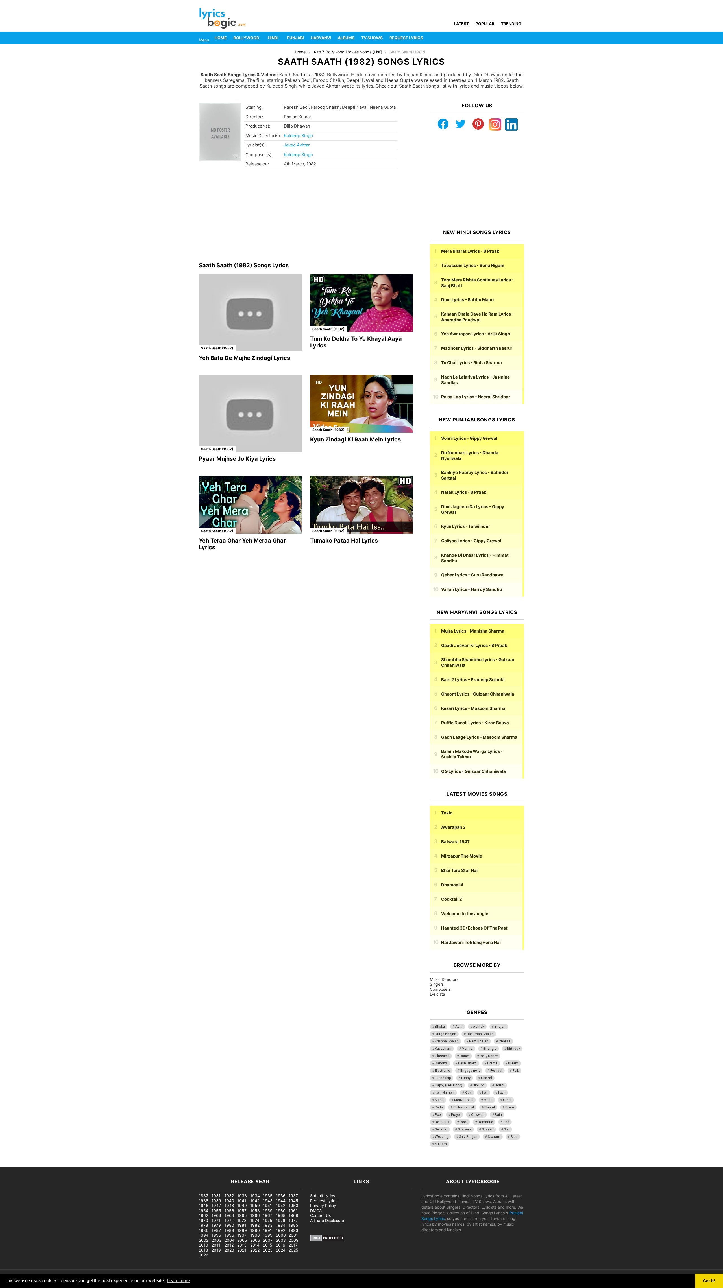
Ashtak (478, 1027)
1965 (242, 1215)
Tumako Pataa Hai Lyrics (344, 540)
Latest (461, 23)
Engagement (470, 1071)
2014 (255, 1245)
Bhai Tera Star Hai (459, 870)
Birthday (513, 1049)
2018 (203, 1250)
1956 (229, 1210)
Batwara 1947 (455, 841)
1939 (216, 1200)
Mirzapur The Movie (461, 856)
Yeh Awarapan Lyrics (475, 333)
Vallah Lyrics (471, 589)
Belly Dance (489, 1056)
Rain (498, 1115)
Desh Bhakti (467, 1063)
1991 (267, 1230)
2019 (216, 1250)
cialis (27, 1164)
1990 (255, 1230)
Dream (513, 1063)
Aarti (459, 1027)
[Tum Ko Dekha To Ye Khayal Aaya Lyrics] (361, 303)
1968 (281, 1215)
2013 (242, 1245)
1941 (241, 1200)
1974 (254, 1220)
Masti (439, 1100)
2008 (281, 1240)
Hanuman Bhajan (480, 1034)
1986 (203, 1230)
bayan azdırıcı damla (52, 1164)
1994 (203, 1235)
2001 (293, 1235)
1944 (281, 1200)
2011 (216, 1245)
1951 (267, 1205)
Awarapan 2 (453, 827)
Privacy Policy (323, 1205)
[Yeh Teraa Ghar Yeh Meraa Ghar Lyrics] (250, 505)
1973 (242, 1220)
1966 (255, 1215)
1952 (280, 1205)
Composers (440, 989)
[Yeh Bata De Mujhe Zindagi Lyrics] (250, 312)
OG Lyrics (473, 771)
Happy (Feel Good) (448, 1085)
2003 (216, 1240)
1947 (216, 1205)
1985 (293, 1225)
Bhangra (489, 1049)
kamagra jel (100, 1164)
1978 (203, 1225)
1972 (229, 1220)
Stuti (514, 1137)
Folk (516, 1071)
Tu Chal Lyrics (471, 362)
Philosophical (463, 1107)
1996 (229, 1235)
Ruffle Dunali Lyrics (475, 722)
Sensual (441, 1129)
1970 (203, 1220)
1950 (255, 1205)
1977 (293, 1220)
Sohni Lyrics (469, 438)
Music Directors (444, 979)
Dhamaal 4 (452, 884)
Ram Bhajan (478, 1041)
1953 (293, 1205)
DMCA (316, 1210)
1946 (203, 1205)
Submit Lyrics (322, 1195)
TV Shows (372, 37)
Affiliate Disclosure (327, 1220)
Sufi (506, 1129)
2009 (294, 1240)
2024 (281, 1250)
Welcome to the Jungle (464, 913)
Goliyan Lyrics (471, 540)
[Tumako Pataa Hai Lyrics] (361, 505)
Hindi (273, 37)
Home (221, 37)
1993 (293, 1230)
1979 (216, 1225)
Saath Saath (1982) (217, 348)
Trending (511, 23)
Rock (463, 1122)
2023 (268, 1250)
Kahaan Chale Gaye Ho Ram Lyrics (477, 316)
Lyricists (437, 994)
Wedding (441, 1137)
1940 (229, 1200)
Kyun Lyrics (465, 526)
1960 (281, 1210)
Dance (464, 1056)
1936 (281, 1195)
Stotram (494, 1137)
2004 (229, 1240)
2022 (255, 1250)
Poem (509, 1107)
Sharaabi (464, 1129)
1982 (255, 1225)
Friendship (443, 1078)
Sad (506, 1122)
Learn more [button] (178, 1280)
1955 (216, 1210)
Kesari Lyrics (473, 708)
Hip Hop (478, 1085)
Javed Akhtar (297, 145)
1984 (281, 1225)
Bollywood (246, 37)
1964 (229, 1215)
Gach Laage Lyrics (479, 737)
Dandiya (441, 1063)
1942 (255, 1200)
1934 (255, 1195)
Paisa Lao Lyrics (475, 396)
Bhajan (500, 1027)
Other (507, 1100)
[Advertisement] (306, 217)
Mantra (467, 1049)
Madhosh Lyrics (476, 348)
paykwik (80, 1164)
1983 (268, 1225)
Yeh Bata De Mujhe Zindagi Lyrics (244, 358)
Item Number (444, 1093)
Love (501, 1093)
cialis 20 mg (11, 1164)
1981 (241, 1225)
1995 (216, 1235)
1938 (203, 1200)
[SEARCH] (520, 37)
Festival (496, 1071)
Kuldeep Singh (298, 135)
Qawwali (477, 1115)
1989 (242, 1230)
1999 (268, 1235)
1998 (255, 1235)
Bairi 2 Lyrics (472, 679)
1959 (268, 1210)
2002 (203, 1240)
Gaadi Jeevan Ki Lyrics (474, 645)
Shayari (487, 1129)
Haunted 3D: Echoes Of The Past (474, 928)
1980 (229, 1225)
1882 (203, 1195)
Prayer (456, 1115)
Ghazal (486, 1078)
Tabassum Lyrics (472, 265)
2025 (293, 1250)
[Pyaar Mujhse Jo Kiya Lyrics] (250, 413)
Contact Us (320, 1215)
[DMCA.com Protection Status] (327, 1239)
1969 (293, 1215)
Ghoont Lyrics (477, 694)
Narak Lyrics (463, 492)
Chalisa (505, 1041)
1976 (280, 1220)
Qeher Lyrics (472, 575)
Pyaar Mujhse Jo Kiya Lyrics (237, 458)
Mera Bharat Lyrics (470, 251)
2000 (281, 1235)
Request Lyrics (406, 37)
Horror (499, 1085)
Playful (489, 1107)
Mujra (488, 1100)
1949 (242, 1205)
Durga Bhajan (445, 1034)
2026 (203, 1254)
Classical (442, 1056)
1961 (293, 1210)
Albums (346, 37)
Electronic (442, 1071)
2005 (242, 1240)
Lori (485, 1093)
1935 (268, 1195)
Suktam (441, 1144)
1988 (229, 1230)
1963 (216, 1215)
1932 (229, 1195)
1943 (268, 1200)
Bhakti (440, 1027)
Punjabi (295, 37)
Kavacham (443, 1049)
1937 (293, 1195)
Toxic (446, 812)
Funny (466, 1078)
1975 (267, 1220)
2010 (203, 1245)
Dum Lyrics (467, 299)
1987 (216, 1230)
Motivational (463, 1100)
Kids (468, 1093)
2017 (293, 1245)
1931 (216, 1195)
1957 (242, 1210)
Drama (492, 1063)
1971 (216, 1220)
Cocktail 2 (451, 899)
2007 (268, 1240)
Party (439, 1107)
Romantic (485, 1122)
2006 (255, 1240)
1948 (229, 1205)
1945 (293, 1200)
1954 (203, 1210)
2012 (229, 1245)
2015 (267, 1245)
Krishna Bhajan (447, 1041)
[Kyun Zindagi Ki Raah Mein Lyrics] (361, 404)
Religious (442, 1122)
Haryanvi (321, 37)
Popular (485, 23)
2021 (241, 1250)
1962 (203, 1215)
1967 (267, 1215)
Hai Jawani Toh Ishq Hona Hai (471, 942)
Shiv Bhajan (468, 1137)
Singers (437, 984)
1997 (242, 1235)
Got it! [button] (709, 1280)
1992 (280, 1230)
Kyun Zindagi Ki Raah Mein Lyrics (355, 439)
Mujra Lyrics (472, 631)
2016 (280, 1245)
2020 (229, 1250)
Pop (438, 1115)
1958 (255, 1210)
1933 (242, 1195)
